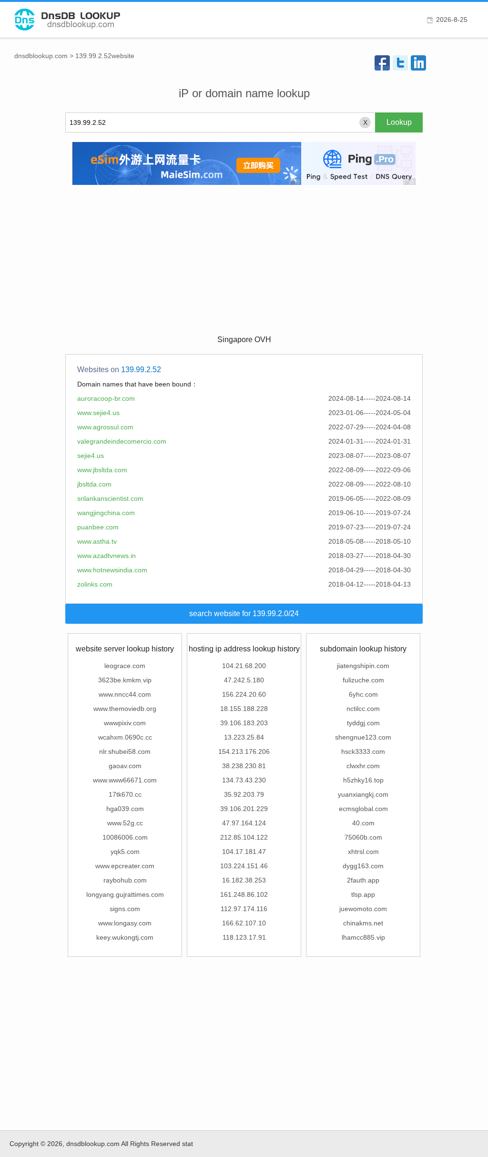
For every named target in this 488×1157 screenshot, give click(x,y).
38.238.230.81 (244, 766)
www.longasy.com (125, 923)
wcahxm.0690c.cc (125, 737)
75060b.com (363, 837)
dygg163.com (363, 866)
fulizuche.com (363, 680)
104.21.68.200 (244, 666)
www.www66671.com (125, 780)
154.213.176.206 (244, 751)
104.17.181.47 (244, 851)
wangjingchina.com (106, 513)
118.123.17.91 (244, 937)
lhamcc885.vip (363, 937)
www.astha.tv (97, 541)
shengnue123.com (363, 737)
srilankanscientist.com (110, 498)
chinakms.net (363, 923)
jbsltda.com (94, 484)
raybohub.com (125, 880)
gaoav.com (125, 766)
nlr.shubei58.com (125, 751)
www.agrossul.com (105, 427)
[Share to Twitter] (400, 63)
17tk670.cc (125, 794)
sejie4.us (90, 455)
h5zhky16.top (363, 780)
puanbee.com (98, 527)
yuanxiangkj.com (363, 794)
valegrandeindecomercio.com (121, 441)
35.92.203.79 (244, 794)
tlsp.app (363, 894)
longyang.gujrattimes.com (125, 894)
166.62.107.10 (244, 923)
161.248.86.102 (244, 894)
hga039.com (125, 808)
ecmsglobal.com (363, 808)
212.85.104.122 (244, 837)
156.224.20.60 (244, 694)
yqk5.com (125, 851)
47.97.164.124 (244, 823)
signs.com (125, 909)
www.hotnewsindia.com (112, 570)
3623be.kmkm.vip (125, 680)
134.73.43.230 (244, 780)
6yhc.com (363, 694)
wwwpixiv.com (125, 723)
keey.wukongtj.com (124, 937)
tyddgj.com (363, 723)
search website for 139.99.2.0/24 (244, 613)
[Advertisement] (244, 258)
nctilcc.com (363, 708)
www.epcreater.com (124, 866)
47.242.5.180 (244, 680)
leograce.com (124, 666)
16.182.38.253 (244, 880)
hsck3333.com (363, 751)
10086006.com (125, 837)
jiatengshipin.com (363, 666)
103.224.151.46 (244, 866)
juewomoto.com (363, 909)
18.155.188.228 (244, 708)
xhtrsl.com (363, 851)
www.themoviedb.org (124, 708)
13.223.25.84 (244, 737)
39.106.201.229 (244, 808)
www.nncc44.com (125, 694)
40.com (363, 823)
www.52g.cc (125, 823)
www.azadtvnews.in (106, 555)
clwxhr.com (363, 766)
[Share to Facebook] (382, 63)
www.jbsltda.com (102, 470)
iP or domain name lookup (244, 93)
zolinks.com (94, 584)
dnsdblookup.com (41, 56)
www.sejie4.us (98, 412)
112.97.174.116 (244, 909)
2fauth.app (363, 880)
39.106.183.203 (244, 723)
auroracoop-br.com (106, 398)
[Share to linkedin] (418, 63)
